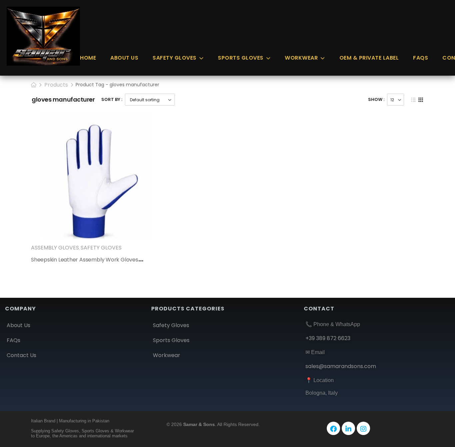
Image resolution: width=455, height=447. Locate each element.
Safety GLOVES (175, 58)
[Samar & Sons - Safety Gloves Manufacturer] (43, 36)
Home (88, 58)
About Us (124, 58)
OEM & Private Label (369, 58)
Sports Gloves (240, 58)
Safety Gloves (101, 247)
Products (56, 85)
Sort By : (111, 99)
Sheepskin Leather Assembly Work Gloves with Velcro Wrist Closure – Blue (126, 259)
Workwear (301, 58)
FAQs (420, 58)
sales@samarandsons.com (340, 366)
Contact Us (21, 355)
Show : (376, 99)
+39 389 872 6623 (327, 338)
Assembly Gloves (55, 247)
